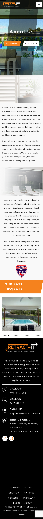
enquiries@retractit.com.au (25, 414)
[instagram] (11, 438)
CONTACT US (31, 43)
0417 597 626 (17, 403)
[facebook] (5, 438)
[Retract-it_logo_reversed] (11, 2)
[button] (3, 335)
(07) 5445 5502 (12, 43)
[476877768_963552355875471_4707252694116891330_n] (21, 298)
